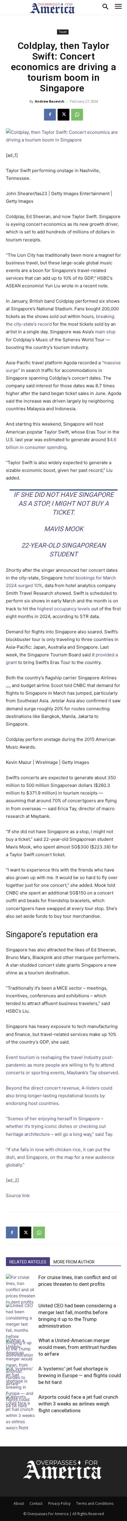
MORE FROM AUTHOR (74, 1262)
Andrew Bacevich (49, 101)
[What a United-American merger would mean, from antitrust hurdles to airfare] (20, 1362)
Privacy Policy (59, 1503)
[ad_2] (12, 1180)
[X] (63, 115)
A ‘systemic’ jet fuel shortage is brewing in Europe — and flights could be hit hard (79, 1375)
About (19, 1503)
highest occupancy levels (63, 609)
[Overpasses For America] (52, 8)
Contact (36, 1503)
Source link (18, 1195)
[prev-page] (9, 1425)
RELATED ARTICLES (27, 1262)
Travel (63, 32)
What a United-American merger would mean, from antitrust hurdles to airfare (77, 1347)
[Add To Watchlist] (8, 687)
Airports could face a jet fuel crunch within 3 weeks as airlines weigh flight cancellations (78, 1403)
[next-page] (19, 1425)
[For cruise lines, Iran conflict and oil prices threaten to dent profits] (20, 1289)
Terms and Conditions (94, 1503)
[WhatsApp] (77, 115)
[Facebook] (50, 115)
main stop (105, 331)
